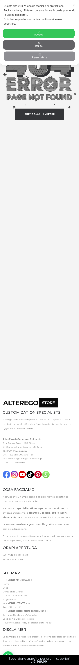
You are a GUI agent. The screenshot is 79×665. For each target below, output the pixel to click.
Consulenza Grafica (13, 591)
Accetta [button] (39, 34)
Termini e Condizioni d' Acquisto (20, 614)
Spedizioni (8, 618)
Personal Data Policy (40, 622)
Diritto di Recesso (25, 618)
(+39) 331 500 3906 (18, 454)
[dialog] (39, 32)
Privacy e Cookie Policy (15, 622)
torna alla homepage (39, 114)
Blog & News (9, 599)
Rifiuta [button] (39, 45)
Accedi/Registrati (12, 607)
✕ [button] (74, 5)
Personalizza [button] (39, 57)
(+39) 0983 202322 (17, 450)
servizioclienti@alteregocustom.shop (22, 458)
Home (6, 583)
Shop (5, 587)
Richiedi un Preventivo (15, 595)
